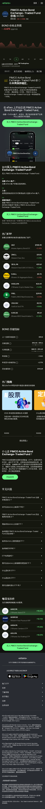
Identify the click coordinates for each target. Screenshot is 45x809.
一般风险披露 (6, 780)
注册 (3, 64)
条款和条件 (11, 772)
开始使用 (10, 477)
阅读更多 (6, 433)
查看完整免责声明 (21, 772)
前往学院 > (24, 441)
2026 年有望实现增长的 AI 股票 (16, 413)
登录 (35, 3)
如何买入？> (29, 71)
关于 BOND (18, 71)
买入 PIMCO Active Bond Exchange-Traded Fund (22, 123)
